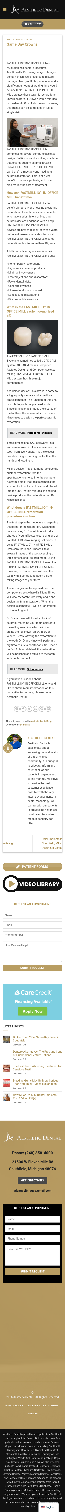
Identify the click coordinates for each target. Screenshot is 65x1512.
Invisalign (8, 843)
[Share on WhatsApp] (17, 709)
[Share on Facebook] (23, 709)
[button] (5, 9)
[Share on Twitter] (29, 709)
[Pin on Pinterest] (42, 709)
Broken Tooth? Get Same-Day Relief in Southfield (36, 1039)
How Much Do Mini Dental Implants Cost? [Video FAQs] (35, 1096)
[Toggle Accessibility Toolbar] (7, 748)
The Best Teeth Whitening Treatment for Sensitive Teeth (37, 1068)
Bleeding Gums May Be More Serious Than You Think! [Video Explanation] (35, 1082)
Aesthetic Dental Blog (19, 40)
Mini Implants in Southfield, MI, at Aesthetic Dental (52, 843)
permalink (25, 724)
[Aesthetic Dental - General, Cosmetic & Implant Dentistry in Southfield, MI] (34, 9)
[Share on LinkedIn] (48, 709)
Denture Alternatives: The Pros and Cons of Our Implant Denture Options (37, 1053)
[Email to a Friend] (35, 709)
